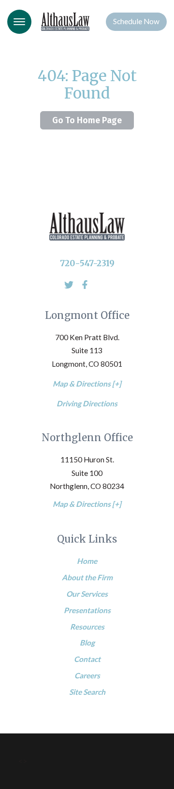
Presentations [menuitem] (87, 610)
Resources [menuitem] (87, 626)
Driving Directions (87, 403)
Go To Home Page (87, 120)
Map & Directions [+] (87, 383)
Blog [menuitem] (87, 642)
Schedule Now (136, 21)
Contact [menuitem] (87, 659)
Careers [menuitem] (87, 675)
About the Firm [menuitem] (87, 577)
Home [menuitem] (87, 561)
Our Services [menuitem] (87, 593)
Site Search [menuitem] (87, 692)
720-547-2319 (87, 263)
